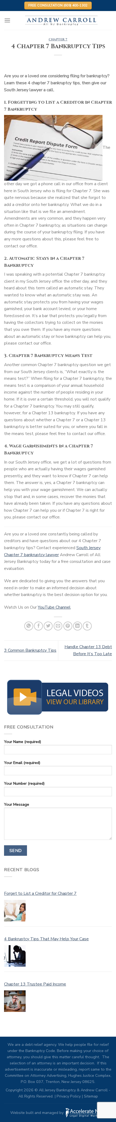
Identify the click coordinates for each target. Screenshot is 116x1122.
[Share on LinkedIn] (77, 626)
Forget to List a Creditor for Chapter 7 (40, 893)
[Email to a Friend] (58, 626)
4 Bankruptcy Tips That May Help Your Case (46, 939)
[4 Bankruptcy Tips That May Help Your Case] (15, 956)
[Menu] (7, 20)
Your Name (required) (22, 741)
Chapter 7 (58, 39)
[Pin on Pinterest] (67, 626)
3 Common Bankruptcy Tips (30, 650)
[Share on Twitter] (48, 626)
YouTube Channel (54, 607)
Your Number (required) (24, 783)
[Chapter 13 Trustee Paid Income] (15, 1001)
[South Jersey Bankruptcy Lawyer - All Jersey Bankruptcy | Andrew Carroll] (61, 20)
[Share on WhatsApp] (28, 626)
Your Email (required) (22, 762)
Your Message (16, 804)
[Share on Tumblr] (87, 626)
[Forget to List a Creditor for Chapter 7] (15, 910)
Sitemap (91, 1096)
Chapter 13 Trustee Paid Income (35, 984)
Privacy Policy (69, 1096)
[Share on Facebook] (38, 626)
